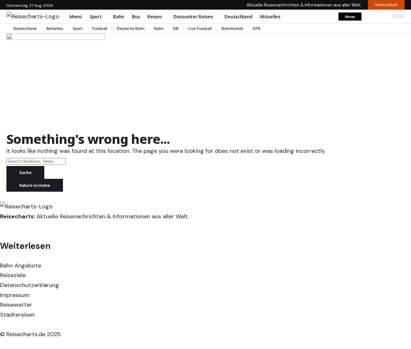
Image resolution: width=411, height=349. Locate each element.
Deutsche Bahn (130, 28)
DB (176, 28)
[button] (350, 17)
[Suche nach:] (36, 161)
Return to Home (34, 185)
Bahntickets (232, 28)
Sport (78, 28)
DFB (256, 28)
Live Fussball (200, 28)
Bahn (158, 28)
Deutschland (25, 28)
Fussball (99, 28)
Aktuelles (54, 28)
